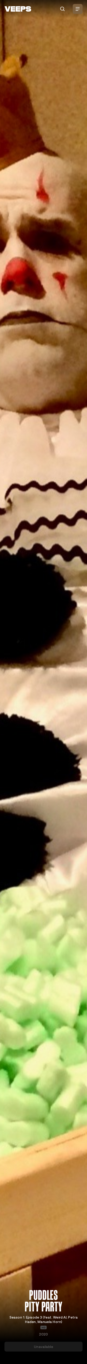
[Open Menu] (78, 9)
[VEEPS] (17, 9)
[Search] (62, 9)
